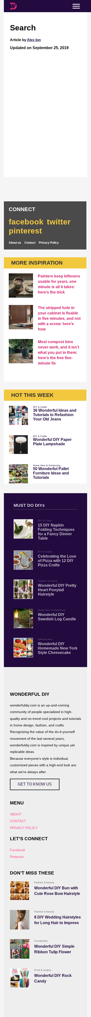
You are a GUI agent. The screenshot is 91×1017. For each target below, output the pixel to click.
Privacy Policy (49, 242)
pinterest (25, 230)
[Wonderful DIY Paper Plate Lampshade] (18, 444)
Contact (30, 242)
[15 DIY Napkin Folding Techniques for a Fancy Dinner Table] (23, 529)
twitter (58, 221)
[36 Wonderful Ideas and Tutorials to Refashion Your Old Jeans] (18, 415)
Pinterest (17, 857)
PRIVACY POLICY (24, 828)
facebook (26, 221)
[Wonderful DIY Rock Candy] (19, 978)
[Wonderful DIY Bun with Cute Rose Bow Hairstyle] (19, 890)
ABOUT (16, 814)
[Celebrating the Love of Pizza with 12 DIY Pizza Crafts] (23, 560)
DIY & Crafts (40, 407)
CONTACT (18, 821)
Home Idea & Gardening (46, 465)
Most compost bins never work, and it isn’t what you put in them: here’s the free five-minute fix (58, 352)
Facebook (17, 850)
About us (15, 242)
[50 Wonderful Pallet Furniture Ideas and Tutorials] (18, 473)
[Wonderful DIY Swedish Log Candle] (23, 618)
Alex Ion (34, 40)
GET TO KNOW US (35, 784)
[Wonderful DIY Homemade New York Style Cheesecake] (23, 647)
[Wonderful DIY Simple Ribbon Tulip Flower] (19, 949)
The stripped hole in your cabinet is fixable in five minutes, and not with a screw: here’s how (59, 318)
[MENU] (76, 6)
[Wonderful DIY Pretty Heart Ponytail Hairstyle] (23, 589)
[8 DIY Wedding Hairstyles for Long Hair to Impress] (19, 919)
